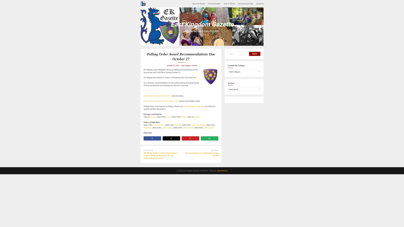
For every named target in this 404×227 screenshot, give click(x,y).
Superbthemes (222, 171)
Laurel (168, 117)
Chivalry (153, 117)
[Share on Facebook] (152, 138)
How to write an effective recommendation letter (161, 101)
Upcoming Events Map (245, 4)
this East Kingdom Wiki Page (194, 106)
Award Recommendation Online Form (158, 96)
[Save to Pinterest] (190, 138)
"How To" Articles (229, 4)
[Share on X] (171, 138)
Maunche (177, 125)
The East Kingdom (214, 4)
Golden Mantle (187, 128)
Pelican (184, 117)
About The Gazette (198, 4)
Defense (197, 117)
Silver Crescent (158, 125)
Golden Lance (208, 128)
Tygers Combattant (198, 125)
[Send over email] (209, 138)
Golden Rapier (167, 128)
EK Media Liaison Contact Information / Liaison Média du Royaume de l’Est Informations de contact (161, 155)
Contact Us (260, 4)
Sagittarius (148, 128)
